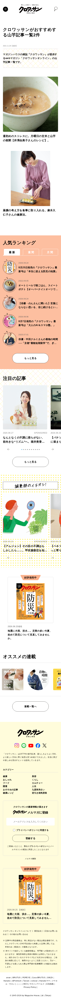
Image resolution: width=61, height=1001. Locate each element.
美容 (34, 776)
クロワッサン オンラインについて (17, 931)
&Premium (16, 981)
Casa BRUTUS (38, 978)
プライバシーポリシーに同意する (32, 830)
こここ (19, 984)
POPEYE (26, 978)
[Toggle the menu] (5, 9)
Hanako (7, 981)
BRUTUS (17, 978)
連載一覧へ (30, 706)
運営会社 (38, 931)
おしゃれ (7, 780)
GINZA (50, 978)
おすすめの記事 (10, 789)
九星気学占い (38, 789)
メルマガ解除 (30, 859)
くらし (35, 780)
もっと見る (30, 358)
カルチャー (37, 783)
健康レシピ (8, 793)
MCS (26, 984)
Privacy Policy (30, 987)
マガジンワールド (36, 984)
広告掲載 (50, 984)
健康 (5, 776)
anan (8, 978)
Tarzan (26, 981)
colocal (34, 981)
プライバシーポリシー (39, 846)
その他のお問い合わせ (18, 934)
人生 (34, 786)
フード (6, 783)
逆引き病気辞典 (39, 793)
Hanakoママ (44, 981)
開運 (5, 786)
